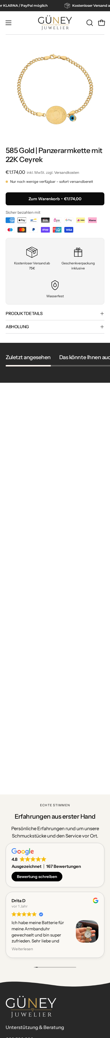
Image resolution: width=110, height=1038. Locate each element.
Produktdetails (24, 313)
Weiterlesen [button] (22, 949)
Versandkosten (66, 172)
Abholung (17, 326)
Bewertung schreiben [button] (37, 876)
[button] (89, 23)
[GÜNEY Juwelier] (55, 22)
